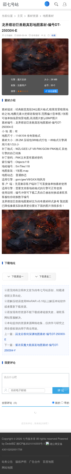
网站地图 (7, 467)
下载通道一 (17, 276)
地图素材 (48, 16)
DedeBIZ (10, 444)
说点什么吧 (10, 377)
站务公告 (7, 461)
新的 (57, 403)
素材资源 (32, 16)
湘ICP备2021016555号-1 (30, 444)
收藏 (54, 35)
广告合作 (34, 461)
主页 (20, 16)
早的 (66, 403)
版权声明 (20, 461)
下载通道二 (45, 276)
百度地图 (48, 461)
